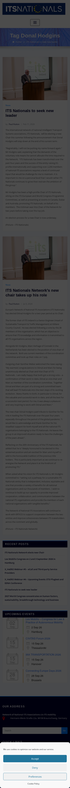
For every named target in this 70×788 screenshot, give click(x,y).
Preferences (35, 776)
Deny (35, 767)
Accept (35, 758)
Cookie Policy (33, 783)
